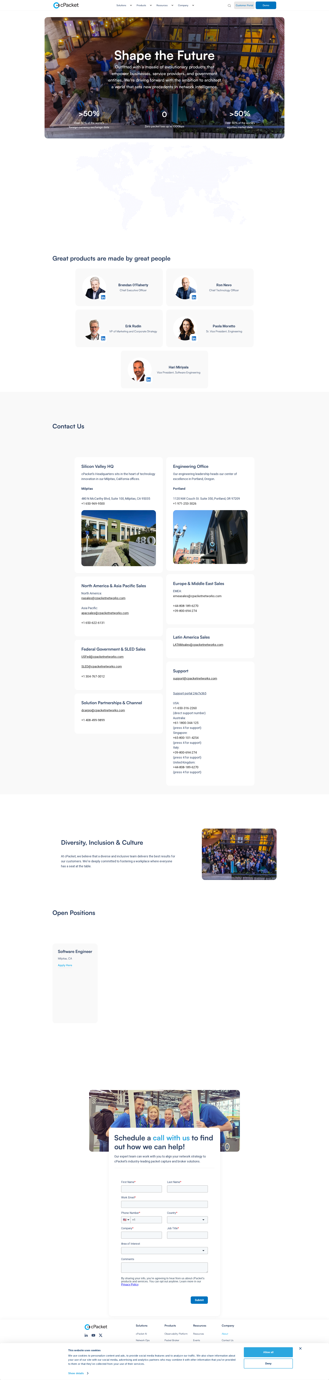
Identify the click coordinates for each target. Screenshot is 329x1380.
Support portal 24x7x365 (189, 693)
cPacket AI (141, 1333)
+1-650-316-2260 (185, 708)
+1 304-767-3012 (93, 676)
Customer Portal (244, 5)
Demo (266, 5)
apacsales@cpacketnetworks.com (105, 613)
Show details (76, 1373)
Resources (198, 1333)
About (225, 1333)
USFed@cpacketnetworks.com (102, 656)
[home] (66, 5)
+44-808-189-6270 (185, 606)
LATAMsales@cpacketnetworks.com (198, 644)
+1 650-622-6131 (93, 623)
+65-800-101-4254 (185, 738)
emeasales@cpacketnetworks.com (197, 596)
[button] (123, 5)
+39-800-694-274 (185, 611)
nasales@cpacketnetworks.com (103, 598)
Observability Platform (176, 1333)
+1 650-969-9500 (93, 503)
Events (196, 1340)
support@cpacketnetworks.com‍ (195, 678)
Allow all (268, 1352)
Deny (268, 1363)
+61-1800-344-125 (185, 723)
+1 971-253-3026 (184, 503)
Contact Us (227, 1340)
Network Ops (143, 1340)
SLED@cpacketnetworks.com (101, 666)
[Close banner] (300, 1348)
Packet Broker (171, 1340)
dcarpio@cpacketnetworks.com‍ (103, 710)
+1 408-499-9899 (93, 720)
